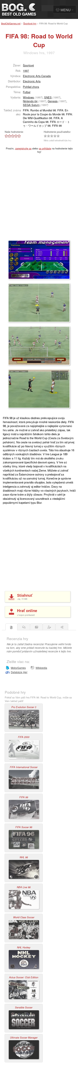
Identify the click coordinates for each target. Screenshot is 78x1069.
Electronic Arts (32, 81)
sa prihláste (45, 148)
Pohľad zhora (31, 87)
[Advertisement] (39, 199)
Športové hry (29, 23)
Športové (28, 65)
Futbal (26, 92)
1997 (26, 71)
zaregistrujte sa (23, 148)
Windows (28, 97)
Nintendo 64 (30, 101)
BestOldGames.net (10, 23)
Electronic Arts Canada (37, 76)
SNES (48, 97)
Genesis (53, 101)
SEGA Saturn (31, 105)
